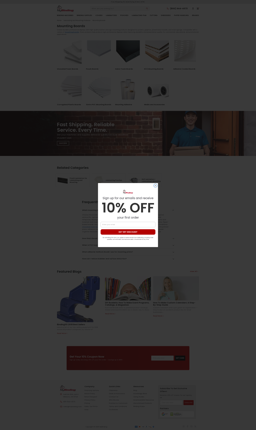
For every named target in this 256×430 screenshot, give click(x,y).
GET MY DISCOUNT (128, 232)
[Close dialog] (155, 185)
